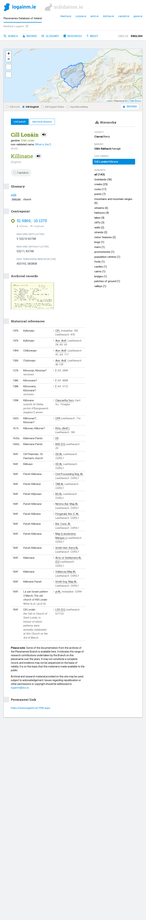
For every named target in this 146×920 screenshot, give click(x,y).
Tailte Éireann (135, 100)
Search (12, 36)
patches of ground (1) (107, 281)
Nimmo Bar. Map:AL (66, 504)
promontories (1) (104, 251)
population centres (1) (107, 256)
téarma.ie (65, 16)
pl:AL (58, 591)
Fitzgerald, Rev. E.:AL (67, 513)
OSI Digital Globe (54, 106)
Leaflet (109, 100)
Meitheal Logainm (14, 26)
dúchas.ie (108, 16)
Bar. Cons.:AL (63, 523)
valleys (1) (100, 286)
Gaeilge (123, 36)
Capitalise (22, 172)
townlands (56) (103, 179)
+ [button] (8, 53)
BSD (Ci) (60, 444)
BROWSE (132, 106)
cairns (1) (99, 271)
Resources (74, 36)
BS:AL (58, 494)
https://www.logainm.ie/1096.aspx (30, 708)
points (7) (100, 194)
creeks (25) (101, 184)
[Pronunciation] (43, 135)
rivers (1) (99, 247)
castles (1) (100, 266)
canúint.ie (123, 16)
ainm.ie (94, 16)
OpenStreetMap (79, 106)
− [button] (8, 59)
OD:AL (58, 454)
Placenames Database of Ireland (23, 18)
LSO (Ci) (60, 609)
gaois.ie (138, 16)
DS (57, 438)
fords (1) (99, 261)
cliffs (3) (99, 222)
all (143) (99, 174)
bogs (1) (99, 242)
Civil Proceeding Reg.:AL (69, 474)
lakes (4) (99, 217)
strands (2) (100, 232)
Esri (126, 100)
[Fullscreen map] (8, 67)
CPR (57, 418)
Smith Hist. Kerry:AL (67, 547)
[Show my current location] (8, 74)
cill (13, 195)
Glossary (52, 36)
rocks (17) (100, 189)
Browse (31, 36)
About (93, 36)
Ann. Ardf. (61, 340)
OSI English (32, 106)
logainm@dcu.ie (20, 687)
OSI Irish (15, 106)
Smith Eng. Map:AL (66, 581)
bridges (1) (100, 276)
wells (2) (99, 227)
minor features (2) (105, 237)
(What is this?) (43, 144)
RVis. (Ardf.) (62, 428)
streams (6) (101, 208)
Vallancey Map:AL (65, 571)
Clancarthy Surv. (64, 400)
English (136, 36)
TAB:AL (59, 484)
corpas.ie (80, 16)
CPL (57, 330)
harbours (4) (101, 212)
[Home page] (20, 7)
